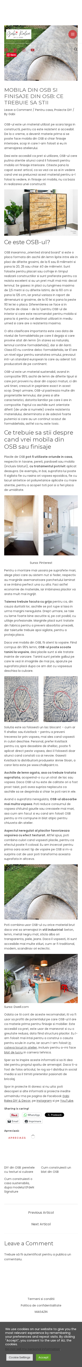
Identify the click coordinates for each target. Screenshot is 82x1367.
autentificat (32, 1254)
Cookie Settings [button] (19, 1357)
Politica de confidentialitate (41, 1305)
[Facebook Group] (15, 50)
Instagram (44, 1101)
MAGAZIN (41, 1312)
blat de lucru (13, 1052)
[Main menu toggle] (72, 34)
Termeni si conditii (41, 1299)
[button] (76, 50)
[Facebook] (6, 50)
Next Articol (41, 1224)
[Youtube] (32, 50)
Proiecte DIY (63, 110)
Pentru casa (44, 110)
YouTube (66, 1101)
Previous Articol (41, 1212)
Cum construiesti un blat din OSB (56, 1169)
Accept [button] (43, 1357)
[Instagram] (24, 50)
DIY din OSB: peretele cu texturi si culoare (19, 1169)
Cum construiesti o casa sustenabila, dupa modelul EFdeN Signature (19, 1185)
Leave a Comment (18, 110)
